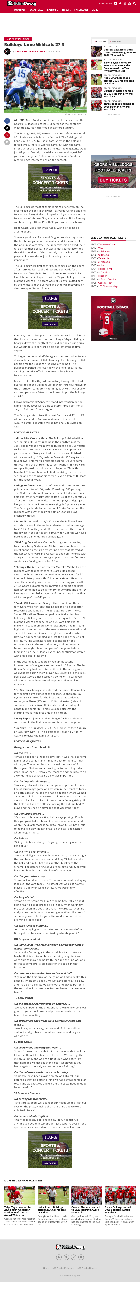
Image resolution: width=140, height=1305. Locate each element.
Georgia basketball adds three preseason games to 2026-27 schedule (120, 52)
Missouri (102, 275)
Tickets (66, 9)
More (95, 9)
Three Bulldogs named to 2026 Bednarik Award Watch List (119, 106)
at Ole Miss (104, 272)
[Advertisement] (70, 21)
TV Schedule (81, 9)
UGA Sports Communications (31, 51)
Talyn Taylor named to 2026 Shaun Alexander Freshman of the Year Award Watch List (117, 66)
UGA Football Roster (87, 1268)
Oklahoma (103, 254)
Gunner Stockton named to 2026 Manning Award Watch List (118, 93)
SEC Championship (108, 286)
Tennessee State (107, 244)
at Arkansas (104, 251)
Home (46, 1268)
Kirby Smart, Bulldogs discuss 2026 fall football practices (119, 80)
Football (20, 9)
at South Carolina (107, 279)
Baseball (52, 9)
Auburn (102, 265)
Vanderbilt (103, 258)
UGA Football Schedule (63, 1268)
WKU (100, 247)
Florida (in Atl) (105, 268)
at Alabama (104, 261)
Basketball (36, 9)
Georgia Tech (105, 282)
